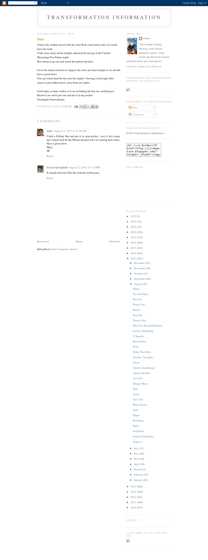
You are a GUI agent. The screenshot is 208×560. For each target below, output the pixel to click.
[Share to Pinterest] (97, 107)
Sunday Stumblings (143, 368)
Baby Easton (140, 404)
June (137, 453)
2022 (134, 221)
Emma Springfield (57, 167)
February (139, 474)
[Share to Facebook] (93, 107)
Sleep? (136, 310)
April (137, 464)
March (138, 469)
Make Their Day (142, 352)
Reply (50, 156)
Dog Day (138, 315)
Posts (134, 107)
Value (136, 394)
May (137, 459)
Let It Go (138, 378)
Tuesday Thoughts (143, 357)
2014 (134, 486)
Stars (40, 39)
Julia (50, 131)
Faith (136, 346)
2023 (134, 216)
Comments (137, 114)
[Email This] (81, 107)
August (138, 284)
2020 (134, 232)
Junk (135, 410)
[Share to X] (89, 107)
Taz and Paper (140, 294)
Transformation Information (104, 17)
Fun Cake (138, 399)
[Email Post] (75, 106)
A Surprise (138, 336)
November (140, 268)
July (136, 448)
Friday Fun (139, 304)
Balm (136, 426)
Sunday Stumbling (143, 331)
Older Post (114, 241)
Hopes (136, 415)
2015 (134, 258)
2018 (134, 242)
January (138, 480)
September (140, 279)
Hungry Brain (140, 383)
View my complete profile (144, 67)
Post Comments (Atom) (64, 249)
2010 (134, 507)
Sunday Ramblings (143, 436)
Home (79, 241)
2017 (134, 248)
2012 (134, 497)
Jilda (146, 38)
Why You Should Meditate (147, 325)
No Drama (138, 420)
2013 (134, 491)
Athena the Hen (141, 373)
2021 (134, 227)
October (138, 273)
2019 (134, 237)
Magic (136, 288)
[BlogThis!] (85, 107)
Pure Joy (137, 299)
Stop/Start (138, 431)
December (139, 263)
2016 (134, 253)
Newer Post (43, 241)
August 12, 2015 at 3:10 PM (84, 167)
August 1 (138, 441)
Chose (136, 362)
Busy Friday (139, 341)
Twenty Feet (139, 320)
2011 (134, 502)
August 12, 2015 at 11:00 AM (70, 131)
